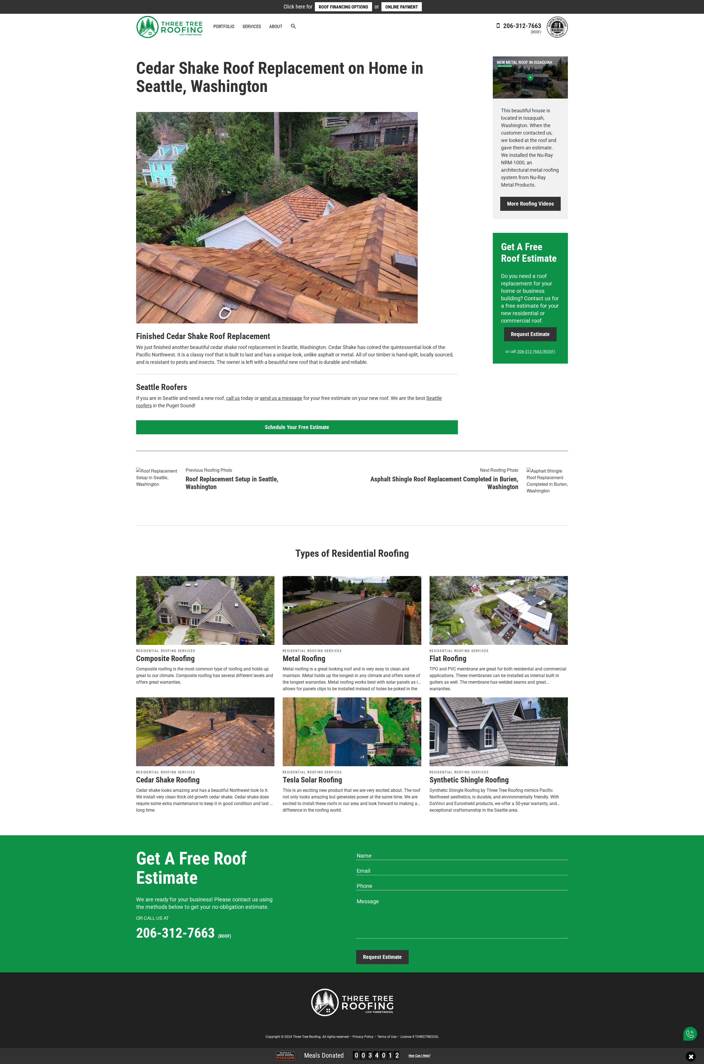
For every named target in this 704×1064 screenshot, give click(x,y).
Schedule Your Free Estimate (297, 427)
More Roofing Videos (530, 203)
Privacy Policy (363, 1037)
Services (252, 26)
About (275, 26)
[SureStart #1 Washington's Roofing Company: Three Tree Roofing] (557, 26)
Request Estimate (530, 334)
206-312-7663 (521, 28)
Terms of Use (387, 1037)
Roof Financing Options (343, 7)
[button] (293, 27)
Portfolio (223, 26)
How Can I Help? (419, 1056)
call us (233, 398)
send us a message (281, 398)
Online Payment (401, 7)
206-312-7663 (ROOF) (536, 351)
